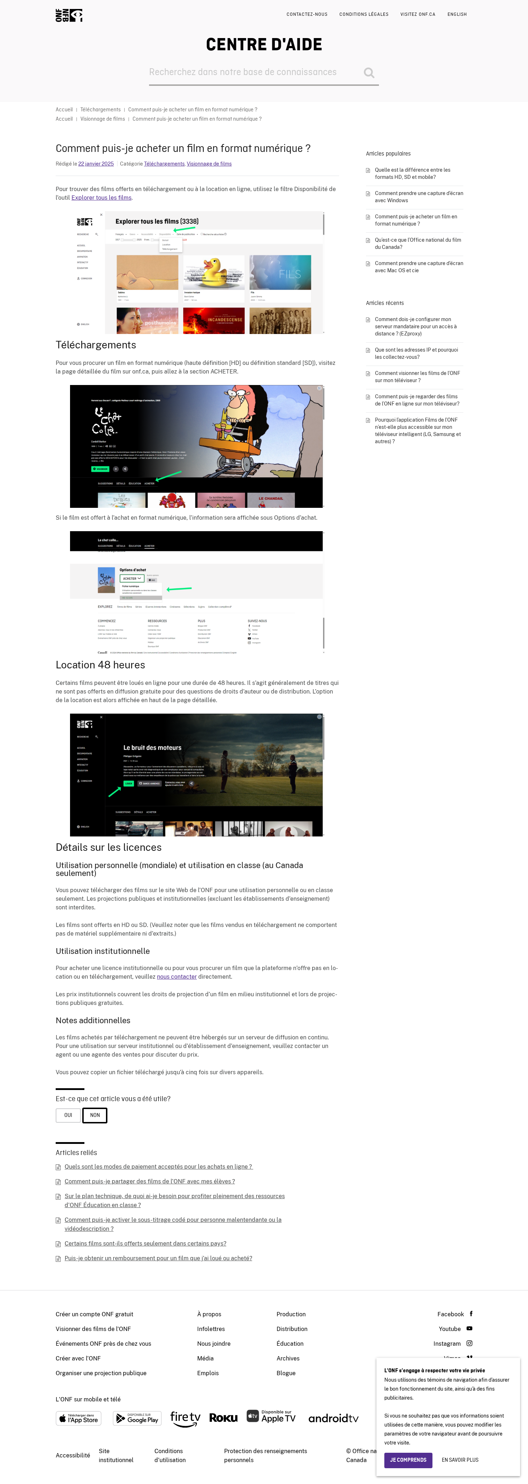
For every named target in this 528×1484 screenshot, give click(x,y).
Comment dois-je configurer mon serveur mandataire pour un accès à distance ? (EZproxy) (416, 326)
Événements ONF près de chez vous (103, 1343)
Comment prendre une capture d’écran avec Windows (419, 196)
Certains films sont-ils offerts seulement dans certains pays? (145, 1243)
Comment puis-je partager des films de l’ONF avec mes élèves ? (150, 1181)
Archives (288, 1358)
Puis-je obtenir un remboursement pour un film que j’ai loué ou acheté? (158, 1258)
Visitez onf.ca (418, 14)
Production (291, 1314)
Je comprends (408, 1460)
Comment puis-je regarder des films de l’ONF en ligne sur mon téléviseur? (417, 400)
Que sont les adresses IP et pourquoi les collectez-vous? (416, 353)
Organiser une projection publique (101, 1373)
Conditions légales (364, 14)
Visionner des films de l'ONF (93, 1329)
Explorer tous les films (101, 197)
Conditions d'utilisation (170, 1456)
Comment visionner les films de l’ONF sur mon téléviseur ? (417, 376)
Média (205, 1358)
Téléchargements (164, 164)
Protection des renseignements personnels (265, 1456)
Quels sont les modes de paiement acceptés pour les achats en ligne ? (159, 1166)
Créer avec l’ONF (78, 1358)
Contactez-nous (307, 14)
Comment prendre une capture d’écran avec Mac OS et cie (419, 266)
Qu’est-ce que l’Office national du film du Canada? (418, 243)
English (457, 14)
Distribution (292, 1329)
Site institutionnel (116, 1456)
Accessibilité (73, 1455)
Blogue (286, 1373)
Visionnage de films (209, 164)
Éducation (290, 1343)
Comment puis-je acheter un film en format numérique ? (416, 220)
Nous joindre (214, 1343)
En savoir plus (460, 1460)
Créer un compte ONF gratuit (94, 1314)
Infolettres (211, 1329)
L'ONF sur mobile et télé (88, 1399)
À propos (209, 1314)
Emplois (208, 1373)
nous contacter (177, 976)
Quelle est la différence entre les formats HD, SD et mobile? (412, 173)
